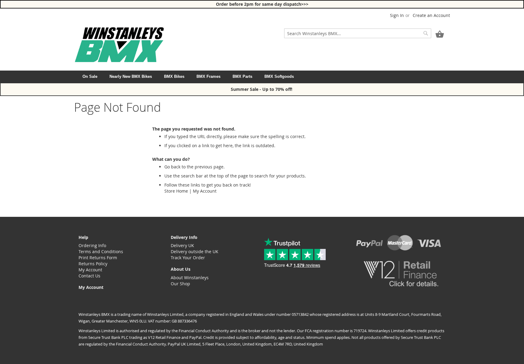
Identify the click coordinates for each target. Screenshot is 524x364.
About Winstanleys (190, 277)
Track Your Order (188, 257)
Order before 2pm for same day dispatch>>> (262, 4)
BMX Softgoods (279, 76)
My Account (205, 191)
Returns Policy (93, 263)
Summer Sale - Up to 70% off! (262, 89)
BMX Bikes (174, 76)
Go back (172, 167)
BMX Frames (208, 76)
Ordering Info (92, 245)
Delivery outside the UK (194, 251)
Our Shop (180, 283)
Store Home (176, 191)
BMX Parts (242, 76)
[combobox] (357, 33)
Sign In (397, 15)
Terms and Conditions (101, 251)
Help (83, 237)
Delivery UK (182, 245)
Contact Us (89, 276)
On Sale (89, 76)
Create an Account (431, 15)
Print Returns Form (98, 257)
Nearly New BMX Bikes (130, 76)
